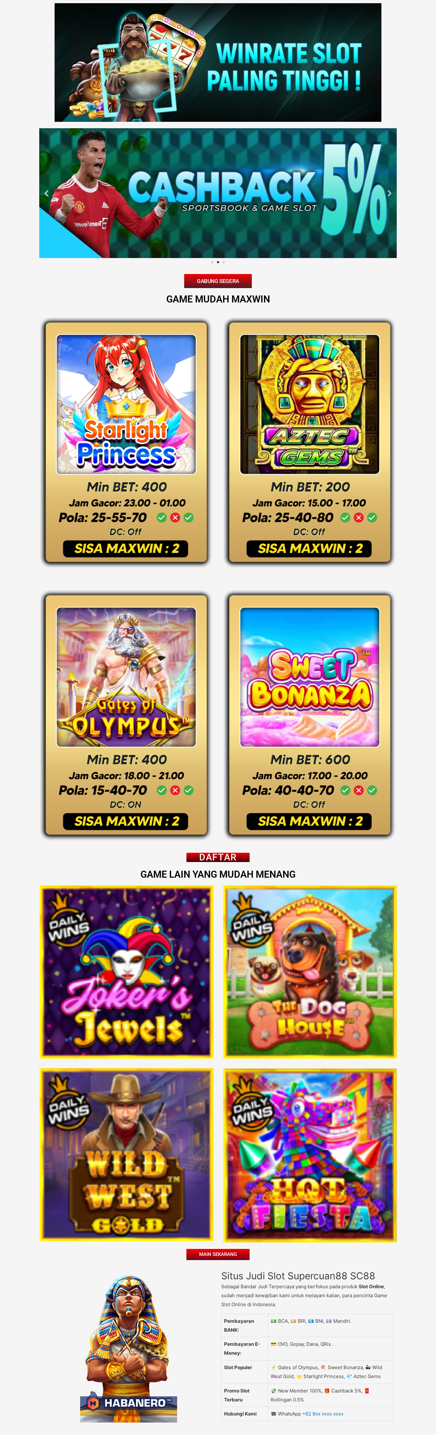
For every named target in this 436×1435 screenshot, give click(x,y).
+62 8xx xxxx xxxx (322, 1414)
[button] (46, 193)
